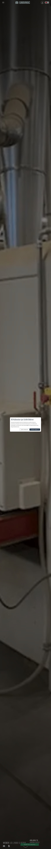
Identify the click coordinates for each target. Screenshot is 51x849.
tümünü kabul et (35, 429)
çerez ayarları (24, 429)
